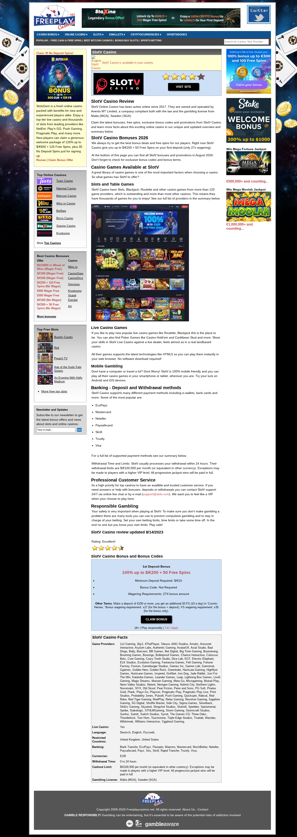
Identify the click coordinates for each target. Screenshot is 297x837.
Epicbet (73, 300)
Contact (203, 809)
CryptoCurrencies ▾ (146, 34)
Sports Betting (151, 40)
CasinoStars (75, 273)
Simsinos (74, 284)
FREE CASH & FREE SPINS (66, 40)
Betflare (61, 211)
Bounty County (63, 337)
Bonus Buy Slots (126, 40)
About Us (188, 809)
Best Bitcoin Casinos (98, 40)
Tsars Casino (64, 181)
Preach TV (61, 358)
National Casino (66, 188)
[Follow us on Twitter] (259, 21)
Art (70, 306)
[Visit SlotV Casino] (96, 68)
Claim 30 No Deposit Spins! (54, 53)
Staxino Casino (65, 226)
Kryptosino (63, 233)
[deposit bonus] (59, 100)
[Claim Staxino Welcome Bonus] (161, 27)
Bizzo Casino (64, 218)
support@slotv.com (156, 494)
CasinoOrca (75, 278)
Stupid (72, 295)
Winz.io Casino (65, 203)
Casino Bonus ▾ (48, 34)
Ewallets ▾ (117, 34)
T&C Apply (171, 627)
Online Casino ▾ (76, 34)
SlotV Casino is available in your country (127, 62)
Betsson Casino (66, 196)
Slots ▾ (98, 34)
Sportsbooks (177, 34)
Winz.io (72, 267)
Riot (56, 347)
